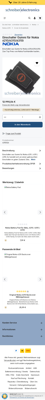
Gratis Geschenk (22, 375)
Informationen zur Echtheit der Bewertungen (22, 397)
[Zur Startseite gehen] (22, 9)
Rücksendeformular (16, 368)
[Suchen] (29, 18)
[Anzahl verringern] (5, 117)
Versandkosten (10, 360)
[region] (22, 77)
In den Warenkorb (22, 125)
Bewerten (18, 35)
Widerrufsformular (16, 388)
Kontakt (31, 378)
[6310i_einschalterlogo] (22, 77)
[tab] (21, 154)
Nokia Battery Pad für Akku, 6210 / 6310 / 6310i (22, 229)
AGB (35, 368)
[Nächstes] (40, 212)
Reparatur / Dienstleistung (18, 382)
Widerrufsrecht (31, 388)
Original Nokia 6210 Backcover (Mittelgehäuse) (22, 296)
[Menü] (4, 18)
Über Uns (33, 382)
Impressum (35, 375)
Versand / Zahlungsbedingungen (22, 385)
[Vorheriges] (4, 212)
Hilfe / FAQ (10, 375)
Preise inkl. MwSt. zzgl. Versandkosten (16, 105)
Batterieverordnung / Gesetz (16, 371)
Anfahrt (28, 368)
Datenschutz (35, 371)
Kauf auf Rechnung (18, 378)
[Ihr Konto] (34, 18)
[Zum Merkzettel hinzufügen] (37, 63)
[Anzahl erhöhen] (40, 117)
